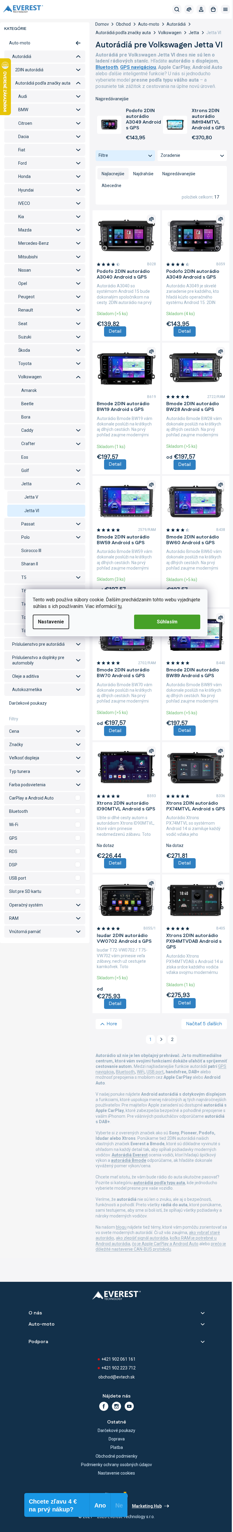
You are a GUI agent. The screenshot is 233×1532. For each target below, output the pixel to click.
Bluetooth (125, 1071)
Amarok (29, 390)
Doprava (117, 1439)
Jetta (26, 483)
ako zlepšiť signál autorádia (142, 1238)
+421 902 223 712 (118, 1368)
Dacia (23, 136)
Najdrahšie (143, 173)
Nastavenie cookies (116, 1473)
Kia (21, 216)
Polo (25, 537)
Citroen (25, 123)
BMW (23, 109)
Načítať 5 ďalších (204, 1023)
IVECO (24, 203)
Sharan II (29, 563)
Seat (22, 323)
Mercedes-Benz (33, 243)
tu (120, 606)
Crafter (28, 443)
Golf (25, 470)
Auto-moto (19, 42)
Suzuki (24, 337)
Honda (24, 176)
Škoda (24, 350)
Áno (44, 798)
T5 (23, 577)
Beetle (27, 403)
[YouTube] (129, 1406)
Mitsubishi (28, 256)
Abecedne (111, 185)
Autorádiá (21, 56)
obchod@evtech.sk (116, 1377)
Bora (25, 417)
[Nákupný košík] (213, 9)
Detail (115, 331)
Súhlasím (167, 622)
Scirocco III (31, 550)
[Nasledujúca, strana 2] (161, 1039)
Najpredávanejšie (178, 173)
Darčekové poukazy (28, 703)
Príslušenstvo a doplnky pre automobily (38, 660)
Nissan (24, 270)
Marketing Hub (147, 1506)
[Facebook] (103, 1406)
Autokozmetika (27, 689)
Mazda (25, 230)
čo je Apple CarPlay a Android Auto (165, 1243)
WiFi (140, 1071)
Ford (22, 163)
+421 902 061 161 (118, 1359)
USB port (155, 1071)
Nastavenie (51, 622)
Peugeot (26, 296)
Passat (28, 524)
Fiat (21, 149)
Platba (116, 1447)
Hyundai (26, 190)
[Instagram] (116, 1406)
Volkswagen (30, 376)
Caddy (27, 430)
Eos (24, 457)
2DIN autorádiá (29, 69)
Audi (22, 96)
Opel (22, 283)
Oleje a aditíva (25, 676)
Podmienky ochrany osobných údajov (116, 1464)
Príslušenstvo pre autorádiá (38, 644)
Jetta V (31, 497)
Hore (112, 1023)
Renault (25, 310)
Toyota (25, 363)
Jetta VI (31, 510)
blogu (121, 1227)
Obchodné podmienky (116, 1456)
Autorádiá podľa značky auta (42, 83)
